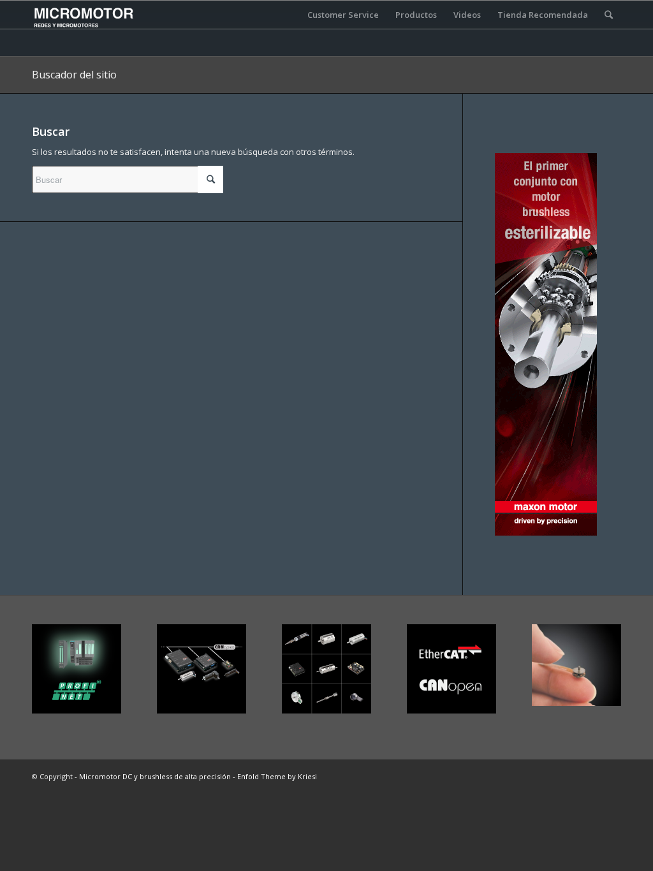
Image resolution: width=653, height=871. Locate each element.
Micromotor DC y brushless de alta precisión (155, 776)
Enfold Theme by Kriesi (277, 776)
